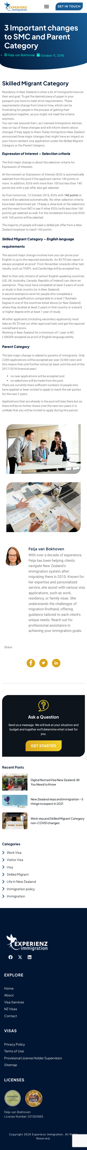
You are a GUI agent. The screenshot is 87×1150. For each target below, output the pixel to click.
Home (9, 988)
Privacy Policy (14, 1044)
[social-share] (31, 663)
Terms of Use (14, 1051)
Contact (10, 1016)
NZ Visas (10, 1009)
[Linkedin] (29, 957)
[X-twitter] (20, 957)
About (9, 995)
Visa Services (14, 1002)
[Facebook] (10, 957)
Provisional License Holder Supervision (33, 1058)
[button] (47, 7)
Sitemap (10, 1065)
